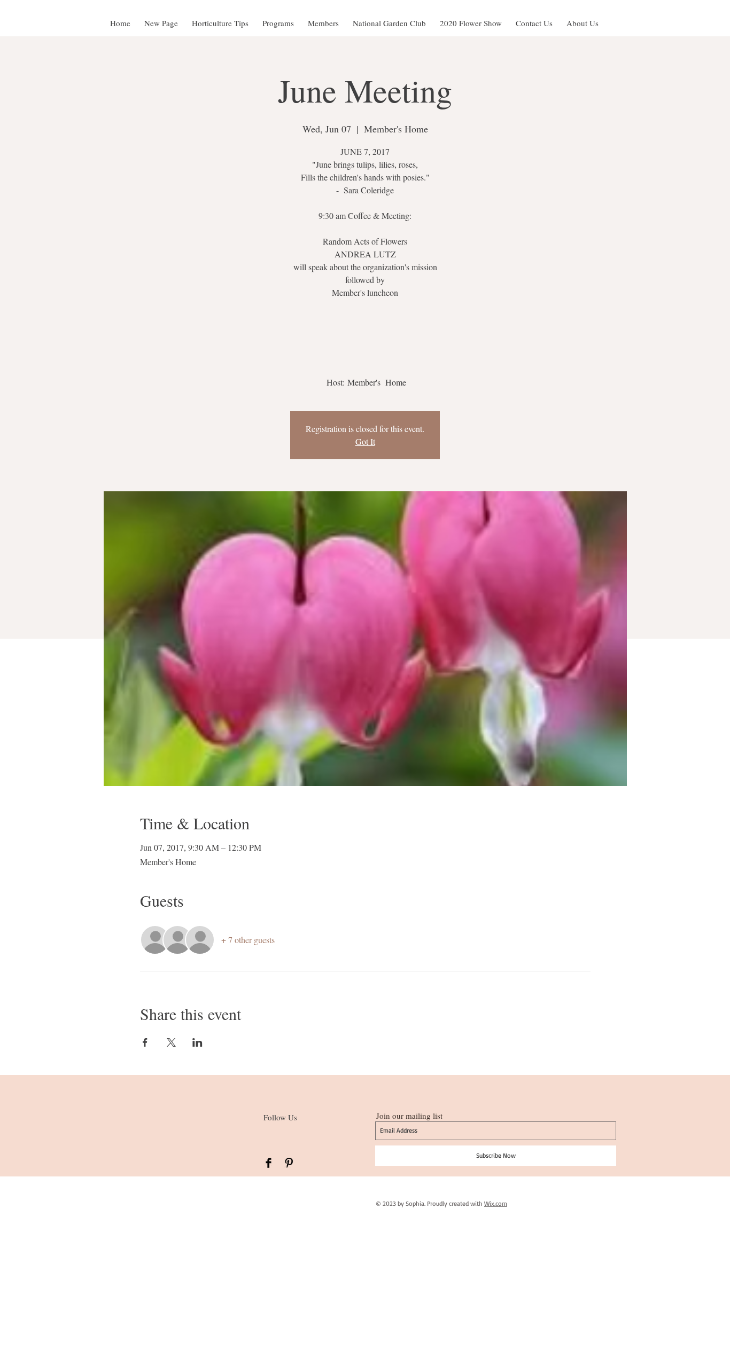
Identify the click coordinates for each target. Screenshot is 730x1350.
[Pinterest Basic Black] (289, 1163)
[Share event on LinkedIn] (197, 1042)
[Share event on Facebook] (145, 1042)
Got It (365, 441)
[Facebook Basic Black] (268, 1163)
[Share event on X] (171, 1042)
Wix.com (495, 1203)
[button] (471, 18)
